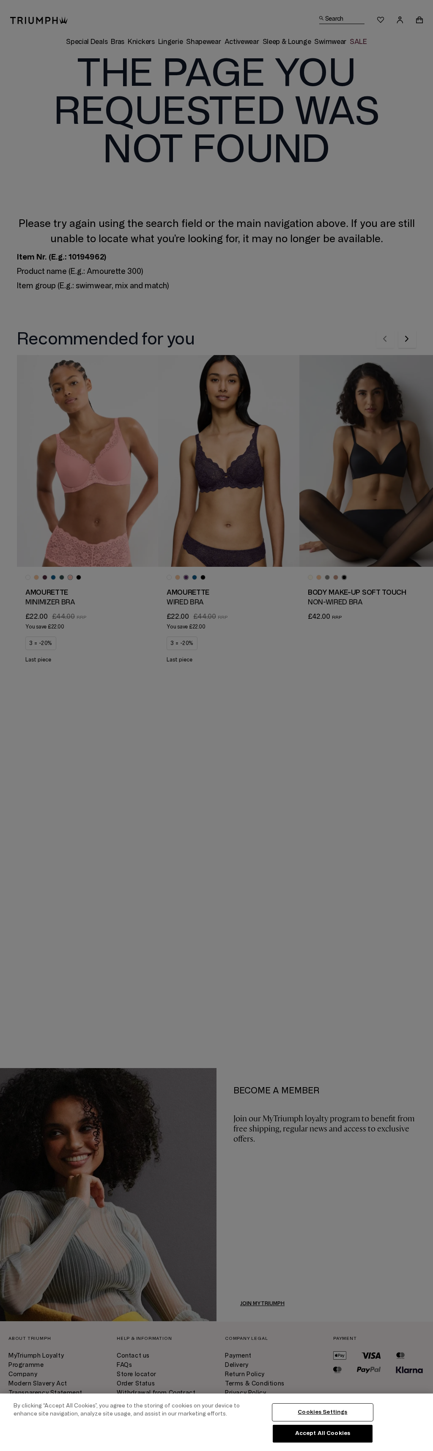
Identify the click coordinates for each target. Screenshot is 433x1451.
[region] (216, 1422)
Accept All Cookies (322, 1433)
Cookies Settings (322, 1412)
